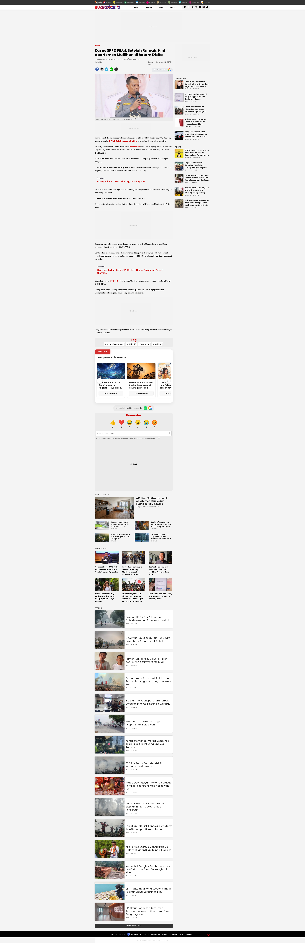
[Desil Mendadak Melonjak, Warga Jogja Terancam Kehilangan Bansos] (179, 101)
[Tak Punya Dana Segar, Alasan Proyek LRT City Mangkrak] (102, 541)
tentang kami (135, 934)
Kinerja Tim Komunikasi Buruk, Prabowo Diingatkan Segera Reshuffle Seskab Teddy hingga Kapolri (196, 84)
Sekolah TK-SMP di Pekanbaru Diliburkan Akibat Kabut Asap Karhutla (148, 618)
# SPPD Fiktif (131, 344)
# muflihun (157, 344)
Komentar (133, 415)
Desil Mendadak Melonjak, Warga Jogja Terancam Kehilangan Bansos (196, 96)
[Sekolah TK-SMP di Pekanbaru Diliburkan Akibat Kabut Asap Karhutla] (110, 627)
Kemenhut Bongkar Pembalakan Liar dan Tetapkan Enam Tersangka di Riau (148, 869)
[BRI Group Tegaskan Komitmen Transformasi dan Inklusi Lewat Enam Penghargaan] (110, 919)
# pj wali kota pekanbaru (114, 344)
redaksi (114, 934)
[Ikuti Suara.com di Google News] (150, 408)
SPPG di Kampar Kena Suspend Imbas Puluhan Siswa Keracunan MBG (148, 890)
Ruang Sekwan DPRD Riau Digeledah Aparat (121, 181)
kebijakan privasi (176, 934)
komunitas (188, 127)
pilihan (178, 147)
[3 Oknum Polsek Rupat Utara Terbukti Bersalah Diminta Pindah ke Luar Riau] (110, 710)
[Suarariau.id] (107, 8)
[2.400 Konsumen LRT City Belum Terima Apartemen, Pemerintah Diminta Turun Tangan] (142, 541)
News (136, 7)
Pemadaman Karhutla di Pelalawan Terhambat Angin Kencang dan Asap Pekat (148, 681)
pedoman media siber (158, 934)
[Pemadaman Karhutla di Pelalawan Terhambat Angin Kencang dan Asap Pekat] (110, 689)
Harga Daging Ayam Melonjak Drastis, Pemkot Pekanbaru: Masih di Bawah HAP (148, 785)
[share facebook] (97, 69)
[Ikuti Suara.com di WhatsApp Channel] (145, 408)
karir (145, 934)
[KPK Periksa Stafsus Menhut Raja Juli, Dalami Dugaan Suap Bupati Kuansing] (110, 857)
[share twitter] (101, 69)
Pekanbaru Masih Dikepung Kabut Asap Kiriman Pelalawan (146, 723)
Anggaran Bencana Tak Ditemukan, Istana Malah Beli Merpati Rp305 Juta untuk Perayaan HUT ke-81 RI (197, 134)
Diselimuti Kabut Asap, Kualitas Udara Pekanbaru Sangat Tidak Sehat (148, 639)
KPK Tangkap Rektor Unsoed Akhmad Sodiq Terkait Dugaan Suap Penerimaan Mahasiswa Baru (197, 152)
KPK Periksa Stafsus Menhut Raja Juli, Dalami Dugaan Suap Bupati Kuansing (149, 848)
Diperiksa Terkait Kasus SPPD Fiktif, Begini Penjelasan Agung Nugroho (130, 271)
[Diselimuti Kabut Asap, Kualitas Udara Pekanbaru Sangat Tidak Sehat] (110, 648)
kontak (122, 934)
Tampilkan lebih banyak (133, 926)
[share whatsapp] (111, 69)
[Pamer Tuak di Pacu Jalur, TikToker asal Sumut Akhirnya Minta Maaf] (110, 668)
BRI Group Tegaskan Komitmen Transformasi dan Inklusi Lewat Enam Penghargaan (148, 911)
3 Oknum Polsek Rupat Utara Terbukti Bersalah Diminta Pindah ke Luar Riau (148, 702)
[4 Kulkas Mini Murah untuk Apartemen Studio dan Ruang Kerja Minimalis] (114, 508)
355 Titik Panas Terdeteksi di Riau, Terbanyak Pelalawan (145, 765)
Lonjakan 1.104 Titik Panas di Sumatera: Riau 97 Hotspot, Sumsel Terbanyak (149, 827)
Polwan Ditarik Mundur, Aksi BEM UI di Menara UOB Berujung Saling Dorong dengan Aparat (197, 190)
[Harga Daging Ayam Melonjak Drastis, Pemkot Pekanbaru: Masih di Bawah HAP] (110, 794)
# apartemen (144, 344)
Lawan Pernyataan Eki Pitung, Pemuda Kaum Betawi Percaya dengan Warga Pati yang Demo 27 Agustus (196, 109)
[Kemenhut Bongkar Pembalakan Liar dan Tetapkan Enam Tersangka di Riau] (110, 877)
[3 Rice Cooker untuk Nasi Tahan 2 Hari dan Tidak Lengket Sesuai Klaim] (179, 126)
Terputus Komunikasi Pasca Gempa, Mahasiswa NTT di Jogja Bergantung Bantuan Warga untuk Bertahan (197, 177)
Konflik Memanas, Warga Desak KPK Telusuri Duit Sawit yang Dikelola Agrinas (147, 744)
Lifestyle (148, 7)
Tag (134, 340)
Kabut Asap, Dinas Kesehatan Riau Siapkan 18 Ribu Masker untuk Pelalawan (146, 806)
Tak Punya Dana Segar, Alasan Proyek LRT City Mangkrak (121, 536)
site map (188, 934)
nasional (188, 89)
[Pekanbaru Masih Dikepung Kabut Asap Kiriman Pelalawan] (110, 731)
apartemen (135, 146)
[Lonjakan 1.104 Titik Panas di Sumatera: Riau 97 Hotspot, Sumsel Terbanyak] (110, 836)
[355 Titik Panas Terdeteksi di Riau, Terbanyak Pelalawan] (110, 773)
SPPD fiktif (114, 281)
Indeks (172, 7)
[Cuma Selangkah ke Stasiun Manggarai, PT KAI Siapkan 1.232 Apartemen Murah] (102, 529)
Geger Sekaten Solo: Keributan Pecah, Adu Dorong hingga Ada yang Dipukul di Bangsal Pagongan (196, 165)
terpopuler (180, 78)
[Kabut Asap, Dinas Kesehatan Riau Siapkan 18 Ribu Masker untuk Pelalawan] (110, 815)
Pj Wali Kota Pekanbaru (119, 141)
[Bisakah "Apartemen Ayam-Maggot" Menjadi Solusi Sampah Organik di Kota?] (142, 529)
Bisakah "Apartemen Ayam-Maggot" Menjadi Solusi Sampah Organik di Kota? (161, 524)
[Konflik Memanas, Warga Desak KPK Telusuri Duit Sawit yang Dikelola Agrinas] (110, 752)
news (186, 101)
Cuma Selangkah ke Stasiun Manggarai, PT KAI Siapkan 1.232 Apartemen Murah (121, 524)
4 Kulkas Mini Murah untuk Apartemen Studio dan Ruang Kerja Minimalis (152, 501)
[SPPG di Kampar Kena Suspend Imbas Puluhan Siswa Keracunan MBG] (110, 898)
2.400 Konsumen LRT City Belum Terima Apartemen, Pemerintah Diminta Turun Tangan (161, 536)
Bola (161, 7)
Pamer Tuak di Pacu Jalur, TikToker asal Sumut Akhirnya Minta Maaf (146, 660)
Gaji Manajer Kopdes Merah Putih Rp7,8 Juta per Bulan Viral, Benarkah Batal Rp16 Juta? (197, 202)
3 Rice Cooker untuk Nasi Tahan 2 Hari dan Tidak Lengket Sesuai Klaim (195, 121)
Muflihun (134, 141)
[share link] (116, 69)
